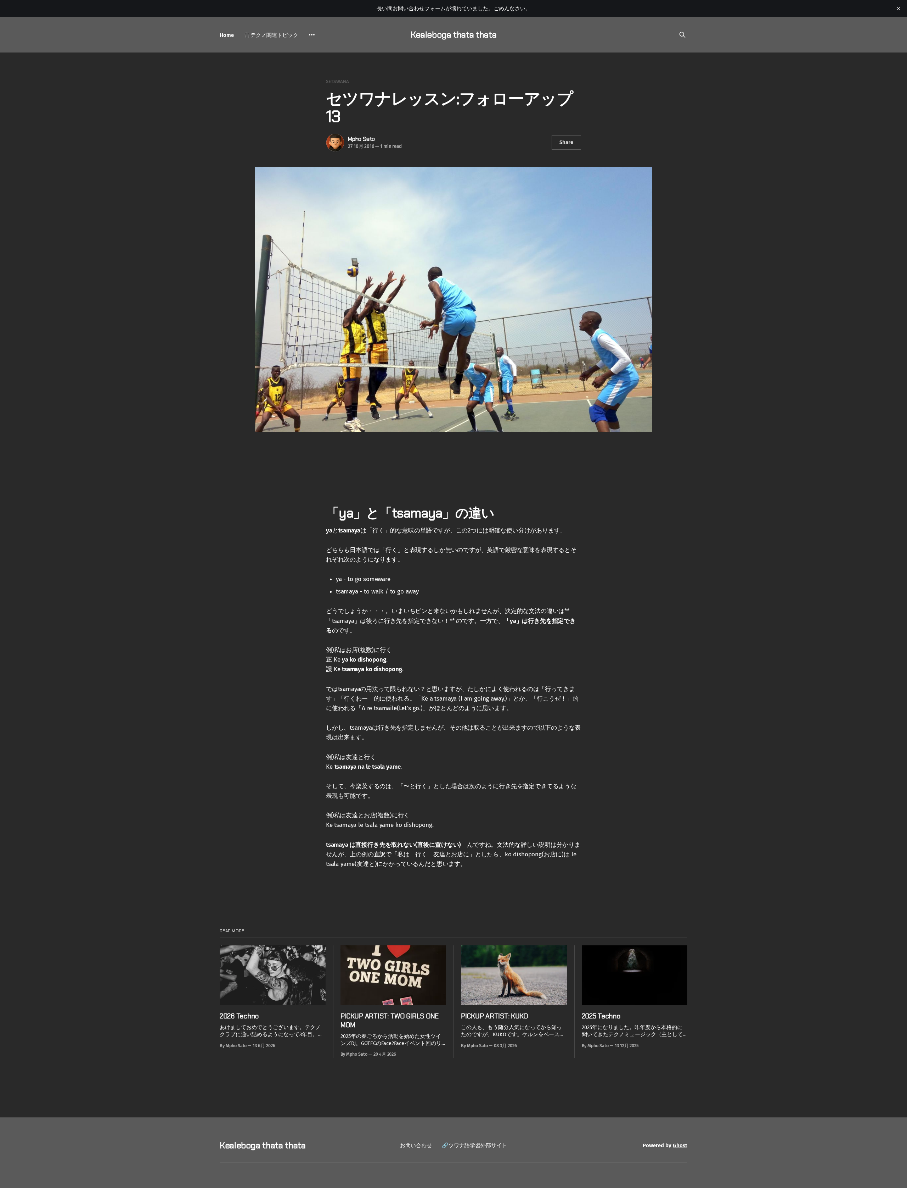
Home (227, 35)
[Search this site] (682, 34)
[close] (898, 8)
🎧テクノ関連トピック (271, 35)
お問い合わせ (416, 1145)
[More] (311, 34)
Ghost (680, 1145)
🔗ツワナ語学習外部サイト (474, 1145)
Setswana (337, 81)
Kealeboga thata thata (453, 34)
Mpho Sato (361, 139)
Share (566, 142)
